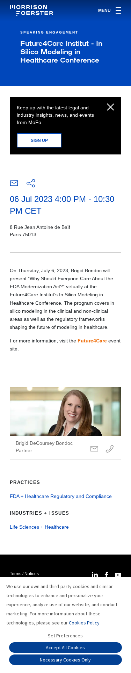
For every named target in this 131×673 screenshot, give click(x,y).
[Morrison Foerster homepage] (33, 10)
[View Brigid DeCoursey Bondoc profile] (65, 423)
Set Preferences (65, 635)
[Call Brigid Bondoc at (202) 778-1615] (109, 449)
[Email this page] (14, 185)
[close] (110, 107)
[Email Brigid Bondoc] (94, 449)
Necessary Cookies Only (65, 660)
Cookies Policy (84, 623)
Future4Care (92, 340)
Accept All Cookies (65, 647)
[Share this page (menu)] (31, 184)
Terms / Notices (24, 573)
